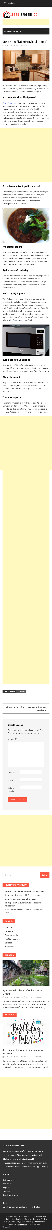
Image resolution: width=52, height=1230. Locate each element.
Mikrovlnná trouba (11, 103)
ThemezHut (7, 1227)
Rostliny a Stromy (12, 939)
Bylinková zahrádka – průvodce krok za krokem (25, 891)
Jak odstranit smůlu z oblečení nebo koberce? (24, 895)
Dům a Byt (21, 691)
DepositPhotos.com (37, 1221)
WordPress (22, 1224)
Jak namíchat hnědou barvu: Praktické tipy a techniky (25, 1166)
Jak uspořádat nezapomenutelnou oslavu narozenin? (25, 1163)
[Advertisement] (27, 22)
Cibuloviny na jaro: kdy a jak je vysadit (20, 899)
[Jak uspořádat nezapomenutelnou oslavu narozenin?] (26, 1032)
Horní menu (12, 3)
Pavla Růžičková (22, 45)
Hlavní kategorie (14, 31)
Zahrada (8, 942)
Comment (37, 997)
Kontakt (6, 1203)
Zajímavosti (10, 946)
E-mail (11, 780)
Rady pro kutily (11, 935)
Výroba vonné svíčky (15, 707)
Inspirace (9, 931)
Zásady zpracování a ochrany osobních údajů (21, 1207)
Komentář (13, 739)
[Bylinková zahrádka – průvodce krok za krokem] (26, 973)
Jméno (11, 772)
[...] (45, 1007)
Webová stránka (11, 789)
